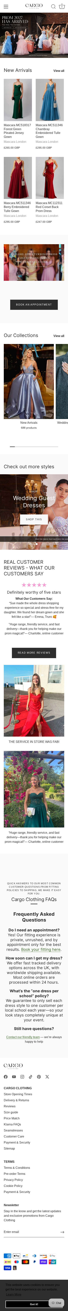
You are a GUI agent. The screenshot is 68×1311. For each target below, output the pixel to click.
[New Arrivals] (29, 381)
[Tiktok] (30, 1076)
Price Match (12, 1118)
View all (58, 70)
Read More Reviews (34, 652)
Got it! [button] (34, 1304)
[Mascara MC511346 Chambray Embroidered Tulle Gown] (50, 100)
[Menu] (6, 6)
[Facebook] (6, 1076)
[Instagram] (22, 1076)
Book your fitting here (40, 949)
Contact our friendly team (23, 1037)
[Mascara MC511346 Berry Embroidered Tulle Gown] (18, 178)
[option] (34, 35)
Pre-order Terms (14, 1173)
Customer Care (14, 1136)
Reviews (9, 1106)
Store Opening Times (18, 1094)
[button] (30, 544)
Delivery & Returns (16, 1100)
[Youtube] (14, 1076)
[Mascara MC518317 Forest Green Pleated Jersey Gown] (18, 100)
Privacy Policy (13, 1179)
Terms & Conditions (17, 1167)
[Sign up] (62, 1232)
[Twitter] (47, 1076)
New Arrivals (18, 70)
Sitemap (9, 1148)
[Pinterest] (39, 1076)
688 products (29, 427)
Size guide (11, 1112)
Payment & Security (17, 1142)
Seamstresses (13, 1130)
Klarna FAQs (12, 1124)
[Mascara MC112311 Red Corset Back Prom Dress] (50, 178)
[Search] (53, 7)
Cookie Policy (13, 1185)
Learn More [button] (13, 1294)
